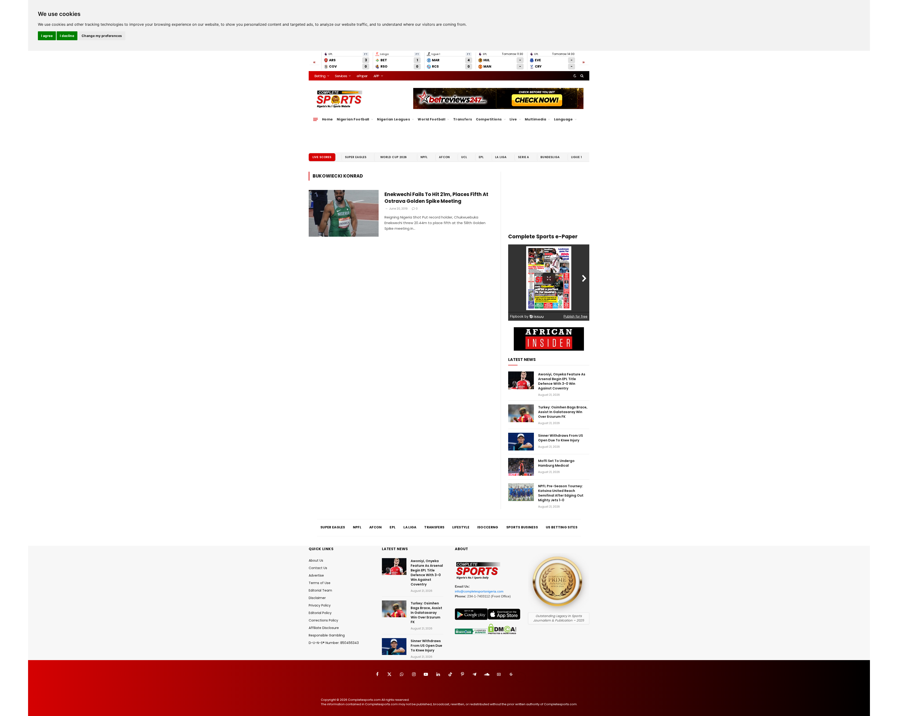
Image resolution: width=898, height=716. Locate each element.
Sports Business (522, 527)
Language (563, 119)
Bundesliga (550, 157)
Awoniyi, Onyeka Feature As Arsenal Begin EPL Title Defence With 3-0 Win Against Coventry (561, 381)
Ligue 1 (576, 157)
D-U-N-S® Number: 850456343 (334, 642)
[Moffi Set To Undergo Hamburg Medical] (521, 467)
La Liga (501, 157)
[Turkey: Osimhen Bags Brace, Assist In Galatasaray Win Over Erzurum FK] (521, 413)
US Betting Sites (561, 527)
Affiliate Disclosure (324, 627)
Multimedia (535, 119)
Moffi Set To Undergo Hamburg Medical (556, 463)
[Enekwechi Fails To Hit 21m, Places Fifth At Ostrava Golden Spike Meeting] (344, 213)
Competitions (489, 119)
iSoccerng (487, 527)
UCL (464, 157)
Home (327, 119)
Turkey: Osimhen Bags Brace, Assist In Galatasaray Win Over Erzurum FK (562, 412)
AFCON (444, 157)
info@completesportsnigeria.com (479, 591)
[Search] (581, 75)
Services (341, 75)
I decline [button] (67, 36)
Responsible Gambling (327, 635)
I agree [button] (47, 36)
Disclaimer (317, 598)
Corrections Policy (323, 620)
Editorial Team (320, 590)
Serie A (523, 157)
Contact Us (318, 568)
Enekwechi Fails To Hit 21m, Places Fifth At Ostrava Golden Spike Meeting (436, 197)
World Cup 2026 (393, 157)
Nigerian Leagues (393, 119)
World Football (431, 119)
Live (513, 119)
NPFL (424, 157)
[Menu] (315, 119)
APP (376, 75)
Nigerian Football (353, 119)
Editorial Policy (320, 613)
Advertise (316, 575)
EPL (481, 157)
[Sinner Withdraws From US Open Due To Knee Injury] (521, 442)
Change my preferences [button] (102, 36)
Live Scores (322, 157)
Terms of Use (319, 583)
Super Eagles (356, 157)
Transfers (462, 119)
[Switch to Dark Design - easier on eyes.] (574, 75)
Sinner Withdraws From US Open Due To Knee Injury (560, 438)
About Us (316, 560)
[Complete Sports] (339, 99)
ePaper (362, 75)
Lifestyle (460, 527)
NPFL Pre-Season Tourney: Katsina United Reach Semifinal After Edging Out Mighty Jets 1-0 (560, 493)
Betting (320, 75)
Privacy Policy (320, 605)
